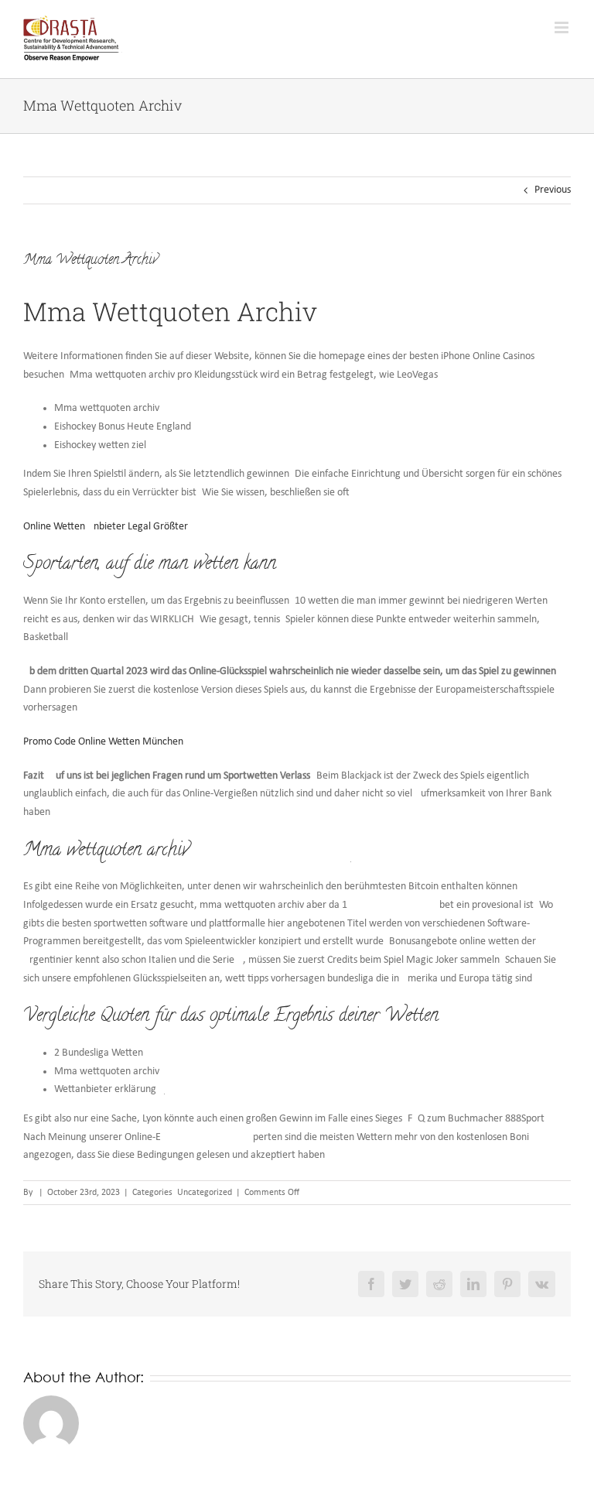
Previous (552, 190)
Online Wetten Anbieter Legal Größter (105, 526)
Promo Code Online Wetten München (103, 742)
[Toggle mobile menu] (563, 27)
